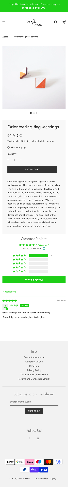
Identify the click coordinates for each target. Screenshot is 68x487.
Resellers (34, 366)
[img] (9, 300)
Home (5, 37)
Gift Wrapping (18, 147)
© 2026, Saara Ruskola (20, 478)
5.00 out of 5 (42, 245)
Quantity (12, 154)
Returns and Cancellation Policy (34, 378)
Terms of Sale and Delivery (34, 374)
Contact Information (34, 357)
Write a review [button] (34, 279)
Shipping (25, 141)
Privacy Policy (34, 370)
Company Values (34, 361)
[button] (31, 113)
